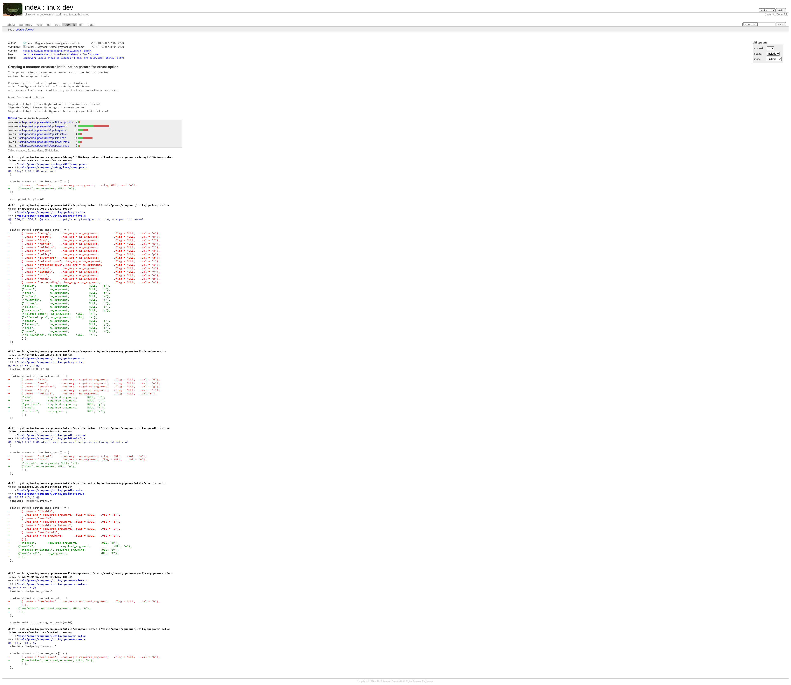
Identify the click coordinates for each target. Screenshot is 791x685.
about (11, 24)
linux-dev (59, 7)
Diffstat (12, 118)
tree (57, 24)
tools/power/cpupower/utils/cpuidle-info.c (43, 134)
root (17, 29)
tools (23, 29)
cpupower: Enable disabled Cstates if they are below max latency (68, 57)
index (33, 7)
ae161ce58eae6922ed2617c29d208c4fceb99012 (52, 54)
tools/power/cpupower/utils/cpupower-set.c (44, 145)
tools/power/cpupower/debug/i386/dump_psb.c (46, 122)
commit (70, 24)
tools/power (92, 54)
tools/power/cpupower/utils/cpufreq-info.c (43, 126)
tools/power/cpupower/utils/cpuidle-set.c (42, 138)
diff (81, 24)
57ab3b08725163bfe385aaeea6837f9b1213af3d (52, 50)
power (30, 29)
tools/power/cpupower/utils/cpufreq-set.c (43, 130)
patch (87, 50)
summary (25, 24)
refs (39, 24)
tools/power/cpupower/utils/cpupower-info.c (44, 141)
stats (91, 24)
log (48, 24)
